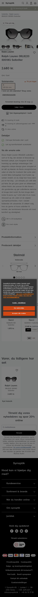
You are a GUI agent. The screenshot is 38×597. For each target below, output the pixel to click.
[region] (19, 298)
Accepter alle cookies (19, 313)
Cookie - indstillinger (19, 303)
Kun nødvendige (19, 308)
